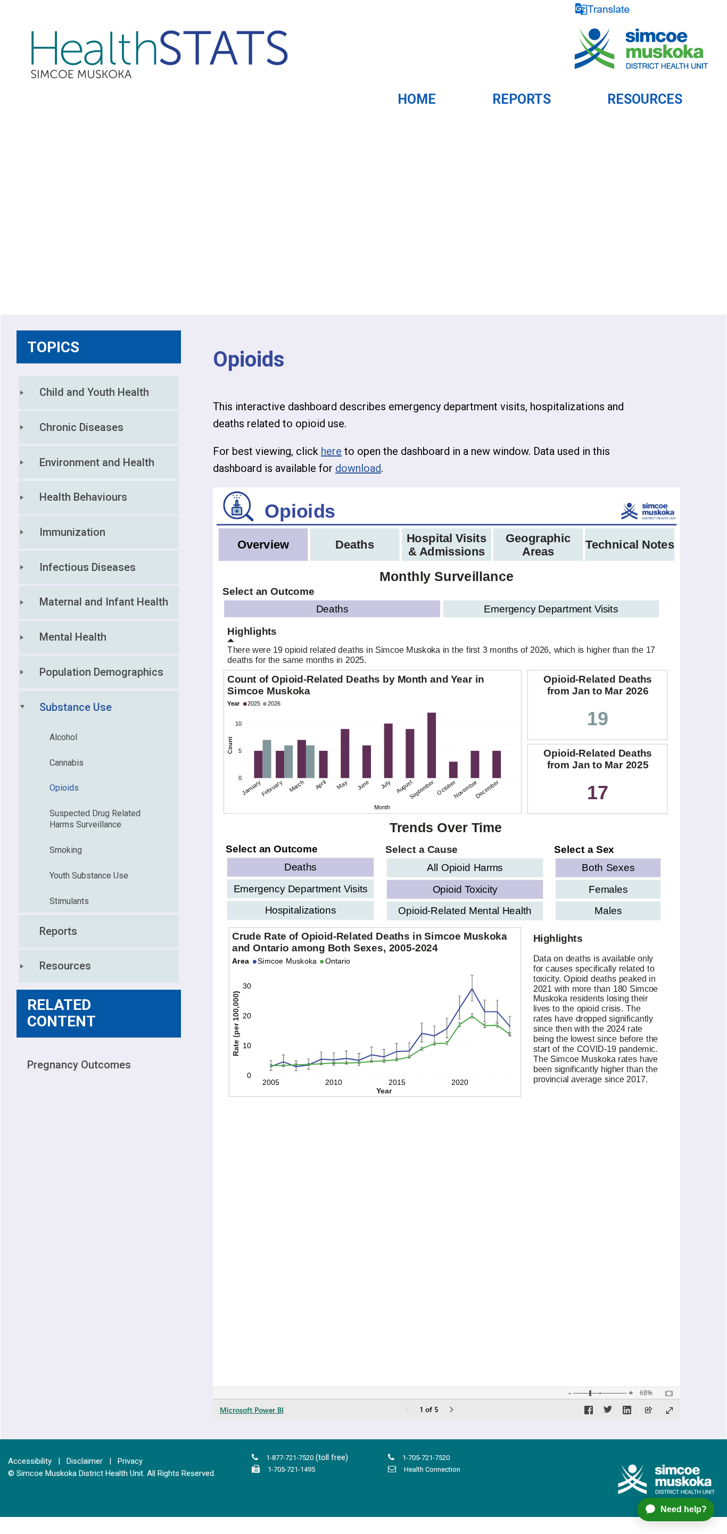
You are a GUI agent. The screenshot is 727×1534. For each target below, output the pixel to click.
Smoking (65, 850)
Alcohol (63, 737)
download (358, 468)
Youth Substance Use (88, 875)
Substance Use (75, 707)
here (331, 451)
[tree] (98, 679)
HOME (417, 99)
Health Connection (432, 1469)
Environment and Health (96, 462)
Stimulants (69, 901)
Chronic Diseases (81, 427)
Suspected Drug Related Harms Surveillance (96, 819)
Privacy (130, 1461)
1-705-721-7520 (426, 1458)
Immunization (72, 532)
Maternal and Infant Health (103, 601)
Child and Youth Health (94, 392)
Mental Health (72, 637)
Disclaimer (85, 1461)
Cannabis (66, 763)
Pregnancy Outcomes (79, 1064)
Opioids (64, 788)
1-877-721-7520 (289, 1458)
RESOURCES (644, 99)
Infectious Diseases (87, 567)
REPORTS (521, 99)
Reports (58, 931)
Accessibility (30, 1461)
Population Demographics (101, 672)
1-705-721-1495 (291, 1469)
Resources (65, 965)
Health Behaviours (83, 497)
